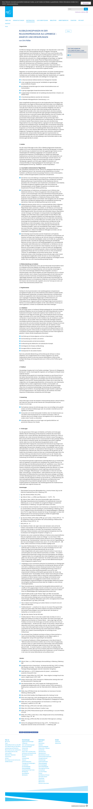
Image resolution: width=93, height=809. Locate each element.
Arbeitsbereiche (63, 20)
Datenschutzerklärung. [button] (12, 4)
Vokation (73, 20)
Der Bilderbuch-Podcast (44, 775)
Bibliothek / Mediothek (10, 755)
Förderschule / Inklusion (44, 748)
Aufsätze (21, 732)
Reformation (41, 743)
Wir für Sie (7, 741)
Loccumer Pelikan (42, 20)
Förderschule (25, 748)
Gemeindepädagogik (43, 766)
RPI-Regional (25, 771)
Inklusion (24, 760)
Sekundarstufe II (35, 732)
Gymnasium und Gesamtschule (29, 753)
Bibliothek (53, 20)
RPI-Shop (81, 20)
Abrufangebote (25, 773)
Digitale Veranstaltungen (28, 741)
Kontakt (7, 23)
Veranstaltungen (18, 20)
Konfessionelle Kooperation (45, 756)
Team (6, 743)
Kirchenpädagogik (26, 766)
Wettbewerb (25, 775)
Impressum (57, 741)
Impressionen (8, 756)
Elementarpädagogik (27, 746)
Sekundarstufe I (27, 732)
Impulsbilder (41, 778)
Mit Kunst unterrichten (44, 783)
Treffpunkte (24, 743)
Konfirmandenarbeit (26, 761)
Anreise (7, 758)
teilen (68, 31)
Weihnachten (42, 781)
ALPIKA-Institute (8, 761)
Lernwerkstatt (25, 765)
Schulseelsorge (25, 758)
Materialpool (30, 20)
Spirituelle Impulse (43, 776)
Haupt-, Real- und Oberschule (28, 751)
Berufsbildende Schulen (27, 755)
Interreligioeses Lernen (44, 768)
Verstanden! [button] (86, 3)
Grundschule (25, 749)
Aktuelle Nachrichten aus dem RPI (13, 744)
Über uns (8, 20)
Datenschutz (58, 743)
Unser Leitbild (8, 753)
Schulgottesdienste (43, 758)
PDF (70, 55)
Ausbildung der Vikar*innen (28, 770)
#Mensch (41, 741)
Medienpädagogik (26, 768)
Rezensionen (42, 780)
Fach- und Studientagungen (28, 744)
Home (6, 26)
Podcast (40, 773)
